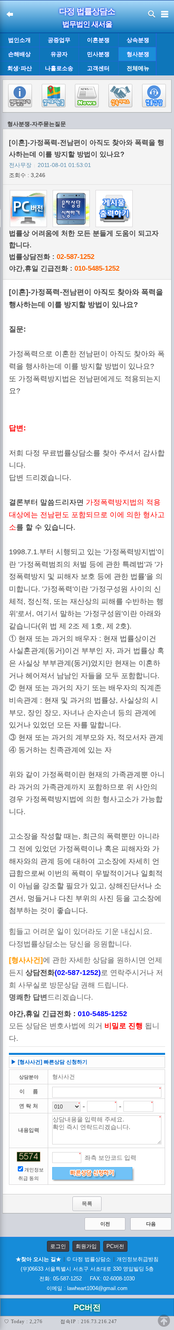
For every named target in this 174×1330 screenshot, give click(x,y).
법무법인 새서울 (87, 24)
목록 (87, 1204)
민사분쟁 (98, 54)
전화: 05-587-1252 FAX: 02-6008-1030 (87, 1279)
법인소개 (19, 40)
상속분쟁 (138, 40)
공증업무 (59, 40)
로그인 (58, 1246)
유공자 (59, 54)
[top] (164, 1321)
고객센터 (98, 68)
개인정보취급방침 (138, 1259)
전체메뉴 (138, 68)
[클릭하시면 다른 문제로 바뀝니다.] (28, 1157)
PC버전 (115, 1246)
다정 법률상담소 (87, 11)
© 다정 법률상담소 (89, 1259)
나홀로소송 (59, 68)
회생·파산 (19, 68)
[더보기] (165, 54)
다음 (151, 1224)
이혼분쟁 (98, 40)
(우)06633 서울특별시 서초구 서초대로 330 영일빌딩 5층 (87, 1269)
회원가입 (86, 1246)
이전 (105, 1224)
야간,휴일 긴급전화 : (64, 268)
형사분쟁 (138, 54)
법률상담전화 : (51, 257)
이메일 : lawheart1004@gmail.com (87, 1288)
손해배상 (19, 54)
